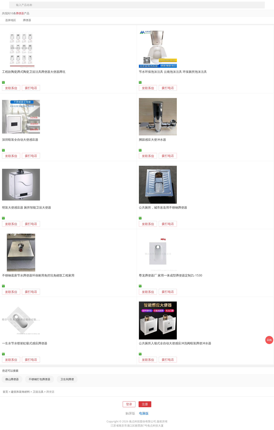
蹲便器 (50, 392)
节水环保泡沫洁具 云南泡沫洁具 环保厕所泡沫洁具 (173, 72)
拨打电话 (31, 88)
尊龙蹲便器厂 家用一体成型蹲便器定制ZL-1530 (170, 275)
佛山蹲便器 (12, 379)
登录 (129, 404)
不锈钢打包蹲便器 (39, 379)
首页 (5, 392)
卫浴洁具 (38, 392)
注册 (145, 404)
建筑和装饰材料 (20, 392)
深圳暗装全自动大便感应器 (20, 139)
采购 (269, 340)
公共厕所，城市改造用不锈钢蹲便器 (163, 207)
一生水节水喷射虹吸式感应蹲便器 (24, 343)
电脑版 (144, 413)
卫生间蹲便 (67, 379)
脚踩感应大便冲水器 (152, 139)
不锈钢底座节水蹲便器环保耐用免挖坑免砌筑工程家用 (38, 275)
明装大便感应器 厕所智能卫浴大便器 (26, 207)
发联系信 (11, 88)
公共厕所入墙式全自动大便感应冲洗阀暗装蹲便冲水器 (175, 343)
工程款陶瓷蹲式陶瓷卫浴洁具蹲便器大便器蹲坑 (33, 72)
